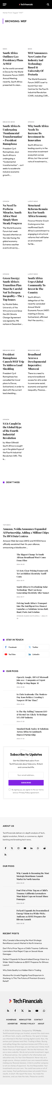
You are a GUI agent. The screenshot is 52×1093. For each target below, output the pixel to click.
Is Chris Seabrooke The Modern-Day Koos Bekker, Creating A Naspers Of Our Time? (32, 697)
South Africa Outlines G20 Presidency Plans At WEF (13, 58)
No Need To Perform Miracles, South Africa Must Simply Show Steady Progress (12, 214)
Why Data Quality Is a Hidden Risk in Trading (22, 970)
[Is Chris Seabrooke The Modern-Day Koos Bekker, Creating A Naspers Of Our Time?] (8, 698)
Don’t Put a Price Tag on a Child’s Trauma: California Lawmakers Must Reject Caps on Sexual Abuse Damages (32, 895)
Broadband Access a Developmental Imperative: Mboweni (37, 361)
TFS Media (37, 1030)
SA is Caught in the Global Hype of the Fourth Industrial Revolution (12, 430)
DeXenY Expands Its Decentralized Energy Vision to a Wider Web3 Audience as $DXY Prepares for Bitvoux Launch (33, 915)
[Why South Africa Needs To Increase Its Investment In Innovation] (38, 110)
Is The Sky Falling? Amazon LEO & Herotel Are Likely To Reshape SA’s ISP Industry (32, 714)
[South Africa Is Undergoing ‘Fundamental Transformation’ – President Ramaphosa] (13, 110)
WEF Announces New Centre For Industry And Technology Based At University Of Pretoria (37, 63)
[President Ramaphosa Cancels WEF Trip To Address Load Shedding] (13, 339)
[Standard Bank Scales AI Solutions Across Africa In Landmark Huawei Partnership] (8, 732)
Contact (38, 1020)
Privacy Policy (24, 792)
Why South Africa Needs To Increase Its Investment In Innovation (38, 133)
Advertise (13, 1024)
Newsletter (25, 1020)
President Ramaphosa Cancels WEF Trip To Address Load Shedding (13, 361)
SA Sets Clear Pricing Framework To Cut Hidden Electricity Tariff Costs (32, 573)
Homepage (11, 1020)
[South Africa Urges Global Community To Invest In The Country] (38, 263)
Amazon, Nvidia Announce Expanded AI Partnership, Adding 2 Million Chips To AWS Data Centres (26, 532)
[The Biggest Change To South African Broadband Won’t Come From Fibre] (8, 558)
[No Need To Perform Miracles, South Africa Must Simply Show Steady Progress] (13, 190)
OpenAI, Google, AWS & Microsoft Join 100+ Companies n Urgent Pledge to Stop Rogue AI (32, 680)
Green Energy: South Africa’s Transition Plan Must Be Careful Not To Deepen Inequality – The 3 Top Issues (13, 288)
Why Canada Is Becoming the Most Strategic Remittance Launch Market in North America (33, 876)
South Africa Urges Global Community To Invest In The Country (36, 285)
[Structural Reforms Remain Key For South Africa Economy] (38, 190)
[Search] (47, 4)
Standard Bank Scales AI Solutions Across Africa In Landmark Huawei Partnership (33, 731)
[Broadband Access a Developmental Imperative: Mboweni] (38, 339)
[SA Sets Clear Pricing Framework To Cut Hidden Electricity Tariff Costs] (8, 574)
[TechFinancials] (26, 4)
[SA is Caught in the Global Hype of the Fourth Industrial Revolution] (13, 408)
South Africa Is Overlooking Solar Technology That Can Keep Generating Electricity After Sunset (33, 589)
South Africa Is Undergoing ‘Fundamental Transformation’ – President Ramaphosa (12, 135)
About (41, 1024)
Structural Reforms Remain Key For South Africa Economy (38, 210)
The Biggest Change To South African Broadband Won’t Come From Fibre (31, 557)
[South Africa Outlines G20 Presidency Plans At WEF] (13, 37)
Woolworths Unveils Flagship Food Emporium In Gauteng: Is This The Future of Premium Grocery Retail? (24, 978)
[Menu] (4, 4)
